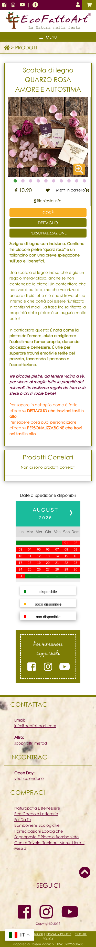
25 (29, 569)
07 (57, 549)
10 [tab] (84, 181)
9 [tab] (76, 181)
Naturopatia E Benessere (37, 808)
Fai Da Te (22, 819)
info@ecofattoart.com (35, 725)
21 (57, 563)
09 (75, 549)
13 (48, 556)
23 (75, 563)
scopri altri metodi (31, 743)
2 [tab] (23, 181)
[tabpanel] (48, 137)
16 (75, 556)
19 (39, 563)
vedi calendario (29, 778)
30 (75, 569)
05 (39, 549)
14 (57, 556)
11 (29, 556)
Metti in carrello (70, 190)
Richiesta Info (48, 200)
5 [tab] (46, 181)
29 (66, 569)
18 (29, 563)
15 (66, 556)
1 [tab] (15, 181)
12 (39, 556)
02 (75, 543)
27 (48, 569)
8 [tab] (69, 181)
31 (20, 576)
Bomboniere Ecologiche (37, 825)
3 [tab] (30, 181)
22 (66, 563)
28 (57, 569)
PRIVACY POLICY (58, 934)
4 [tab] (38, 181)
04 (29, 549)
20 (48, 563)
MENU (50, 37)
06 (48, 549)
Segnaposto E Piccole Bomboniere (46, 836)
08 (66, 549)
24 (20, 569)
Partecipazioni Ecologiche (38, 831)
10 (20, 556)
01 (66, 543)
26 (39, 569)
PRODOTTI (26, 47)
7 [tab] (61, 181)
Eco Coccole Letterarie (36, 813)
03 (20, 549)
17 (20, 563)
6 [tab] (53, 181)
